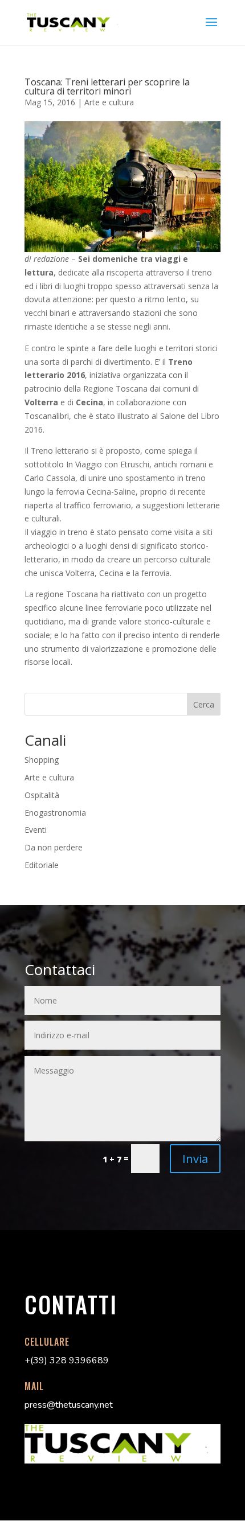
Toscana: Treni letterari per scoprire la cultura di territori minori (107, 86)
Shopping (41, 759)
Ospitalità (41, 795)
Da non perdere (53, 847)
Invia (195, 1158)
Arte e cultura (109, 102)
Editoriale (41, 865)
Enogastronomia (55, 812)
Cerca (203, 704)
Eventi (35, 829)
